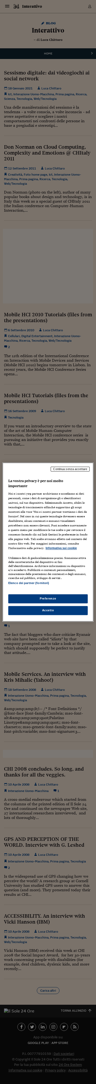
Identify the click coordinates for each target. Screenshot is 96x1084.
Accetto (48, 610)
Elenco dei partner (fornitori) (28, 583)
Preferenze (48, 598)
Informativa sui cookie (61, 548)
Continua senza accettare (70, 469)
